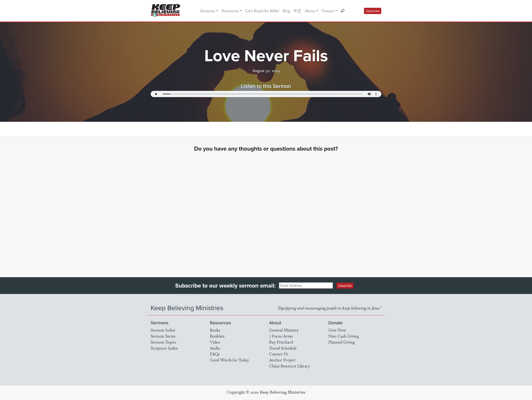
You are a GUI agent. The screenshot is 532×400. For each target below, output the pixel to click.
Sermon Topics (163, 342)
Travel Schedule (283, 348)
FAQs (215, 354)
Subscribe (372, 11)
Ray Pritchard (281, 342)
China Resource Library (289, 366)
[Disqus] (266, 211)
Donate (327, 10)
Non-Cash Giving (343, 336)
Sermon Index (163, 330)
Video (215, 342)
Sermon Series (163, 336)
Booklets (217, 336)
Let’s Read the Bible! (262, 10)
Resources (230, 10)
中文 (297, 10)
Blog (286, 10)
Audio (215, 348)
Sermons (207, 10)
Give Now (337, 330)
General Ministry (283, 330)
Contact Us (278, 354)
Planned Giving (341, 342)
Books (215, 330)
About (310, 10)
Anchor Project (282, 360)
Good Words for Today (229, 360)
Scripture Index (164, 348)
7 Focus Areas (281, 336)
